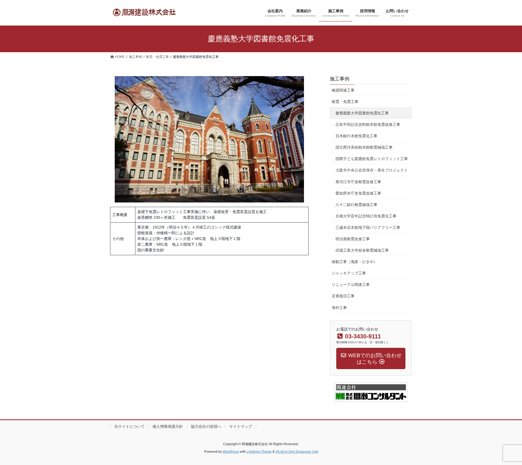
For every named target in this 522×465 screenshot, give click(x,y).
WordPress (231, 452)
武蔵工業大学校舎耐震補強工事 (362, 250)
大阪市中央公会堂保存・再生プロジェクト (371, 170)
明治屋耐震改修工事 (352, 239)
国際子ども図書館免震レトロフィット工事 (371, 159)
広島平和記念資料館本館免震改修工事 (367, 124)
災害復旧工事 (343, 296)
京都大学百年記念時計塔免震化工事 (365, 216)
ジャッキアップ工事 (349, 273)
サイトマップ (240, 426)
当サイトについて (129, 426)
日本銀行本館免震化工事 (356, 136)
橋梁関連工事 (343, 90)
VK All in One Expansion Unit (296, 452)
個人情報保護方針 (168, 426)
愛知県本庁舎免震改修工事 (358, 193)
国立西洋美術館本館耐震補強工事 (364, 147)
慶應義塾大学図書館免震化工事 (362, 113)
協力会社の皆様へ (206, 426)
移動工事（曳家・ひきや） (354, 262)
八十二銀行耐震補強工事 (356, 204)
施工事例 (339, 79)
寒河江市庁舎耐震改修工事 (358, 182)
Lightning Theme (259, 452)
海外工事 (339, 307)
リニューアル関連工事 (351, 284)
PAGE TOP (505, 446)
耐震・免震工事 (345, 101)
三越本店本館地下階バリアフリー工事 (367, 227)
